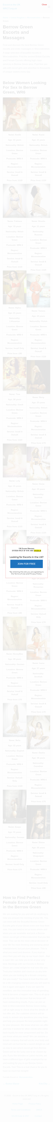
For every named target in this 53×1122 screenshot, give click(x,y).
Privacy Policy (36, 574)
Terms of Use (19, 574)
